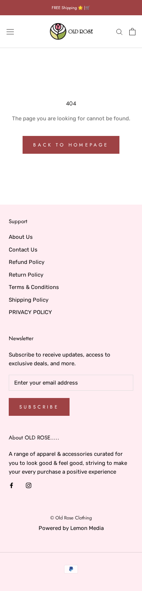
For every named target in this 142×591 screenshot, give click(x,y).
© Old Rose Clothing (71, 517)
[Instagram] (28, 485)
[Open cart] (132, 31)
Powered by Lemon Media (71, 528)
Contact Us (23, 249)
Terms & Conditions (34, 287)
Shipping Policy (28, 300)
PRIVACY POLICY (30, 312)
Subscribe (39, 406)
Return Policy (26, 275)
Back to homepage (71, 144)
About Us (21, 237)
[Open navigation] (10, 32)
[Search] (119, 31)
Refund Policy (26, 262)
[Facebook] (11, 485)
